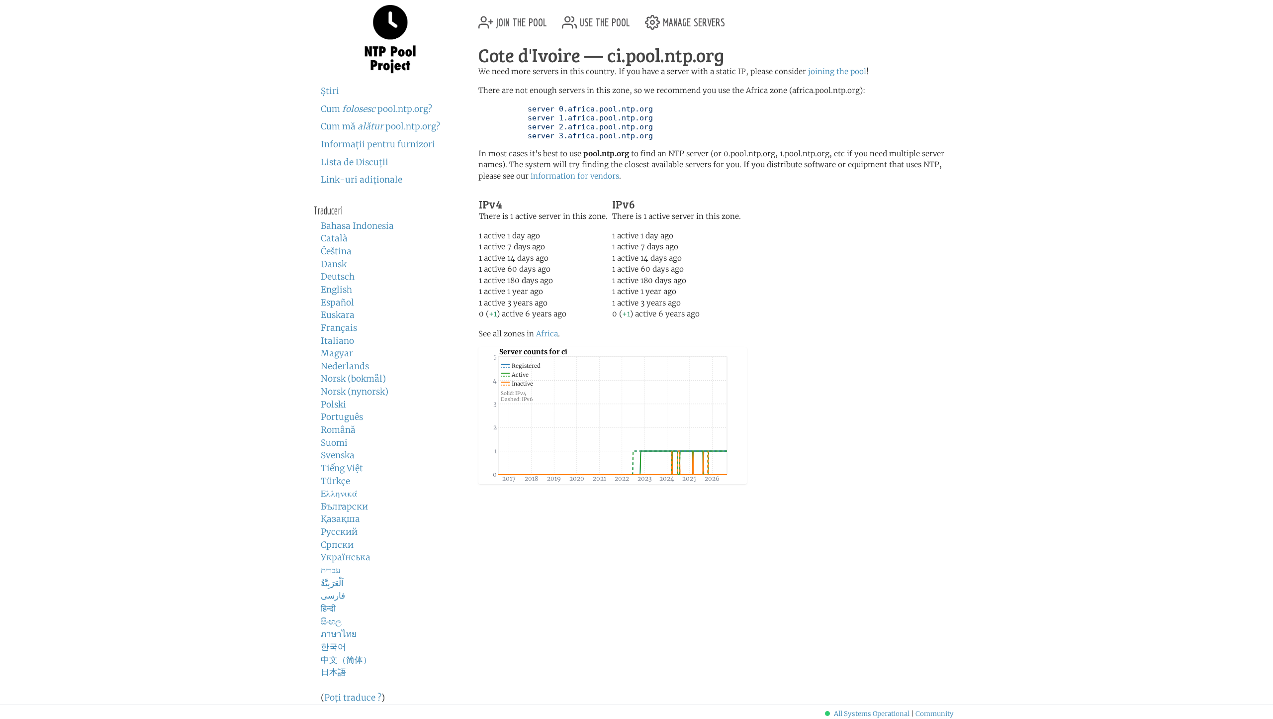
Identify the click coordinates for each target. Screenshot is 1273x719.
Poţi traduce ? (352, 697)
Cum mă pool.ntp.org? (380, 126)
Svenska (338, 455)
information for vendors (575, 176)
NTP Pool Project (390, 39)
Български (344, 506)
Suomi (334, 442)
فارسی (333, 595)
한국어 (333, 646)
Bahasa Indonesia (357, 225)
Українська (345, 557)
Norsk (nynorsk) (354, 391)
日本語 (333, 672)
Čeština (336, 251)
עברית (331, 570)
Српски (337, 544)
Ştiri (330, 91)
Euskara (338, 314)
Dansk (334, 264)
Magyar (337, 353)
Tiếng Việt (342, 468)
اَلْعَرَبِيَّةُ (332, 583)
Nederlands (345, 366)
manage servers (692, 18)
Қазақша (340, 519)
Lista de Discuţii (354, 162)
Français (339, 327)
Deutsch (338, 276)
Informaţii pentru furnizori (378, 144)
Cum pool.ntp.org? (376, 108)
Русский (339, 531)
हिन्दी (328, 608)
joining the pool (837, 71)
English (336, 289)
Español (337, 302)
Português (342, 416)
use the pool (603, 18)
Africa (547, 333)
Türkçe (335, 481)
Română (338, 429)
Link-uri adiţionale (361, 179)
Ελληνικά (339, 493)
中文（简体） (346, 659)
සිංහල (331, 621)
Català (334, 238)
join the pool (520, 18)
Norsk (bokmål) (353, 378)
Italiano (337, 340)
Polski (333, 404)
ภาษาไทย (339, 633)
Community (934, 714)
